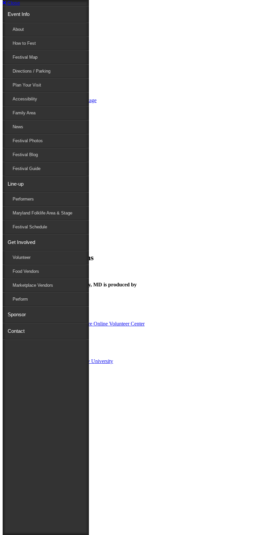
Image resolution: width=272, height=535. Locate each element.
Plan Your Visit (27, 85)
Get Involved (21, 242)
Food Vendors (26, 271)
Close (13, 3)
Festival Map (25, 57)
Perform (20, 299)
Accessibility (25, 98)
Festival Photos (28, 140)
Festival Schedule (30, 226)
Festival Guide (26, 168)
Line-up (16, 184)
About (18, 29)
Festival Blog (25, 154)
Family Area (24, 112)
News (18, 126)
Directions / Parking (31, 71)
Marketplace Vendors (33, 285)
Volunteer (22, 257)
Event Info (19, 14)
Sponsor (17, 314)
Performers (23, 199)
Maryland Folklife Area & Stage (42, 212)
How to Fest (24, 43)
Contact (16, 331)
